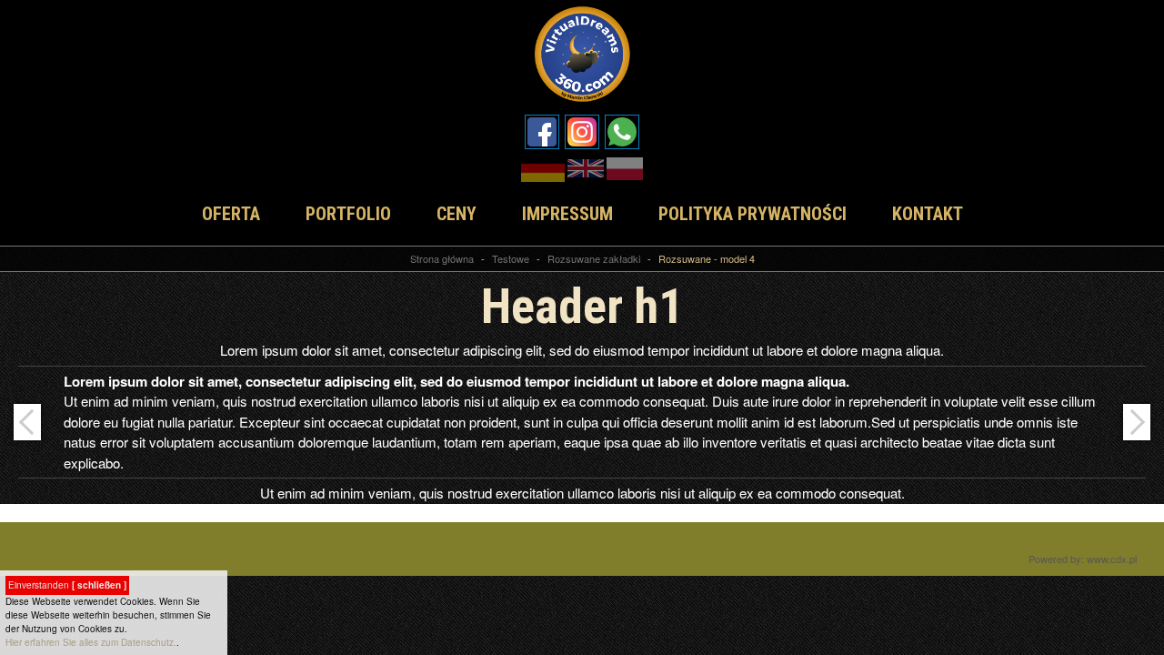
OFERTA (231, 214)
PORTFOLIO (348, 214)
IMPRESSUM (567, 214)
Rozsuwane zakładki (593, 258)
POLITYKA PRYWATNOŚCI (752, 214)
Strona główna (442, 258)
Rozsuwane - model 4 (706, 258)
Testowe (510, 258)
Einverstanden (67, 585)
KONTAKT (927, 214)
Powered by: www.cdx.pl (1083, 558)
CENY (456, 214)
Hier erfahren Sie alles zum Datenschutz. (90, 642)
